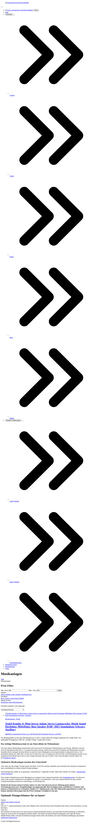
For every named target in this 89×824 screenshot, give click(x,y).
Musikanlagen (10, 667)
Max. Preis (32, 690)
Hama (17, 698)
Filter (59, 690)
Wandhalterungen (69, 777)
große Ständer (16, 694)
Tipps (7, 668)
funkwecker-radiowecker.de (10, 802)
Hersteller (9, 14)
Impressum (5, 817)
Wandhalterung (26, 694)
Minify (22, 698)
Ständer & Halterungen (13, 420)
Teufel (7, 698)
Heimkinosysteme (9, 758)
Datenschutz (13, 817)
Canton (12, 698)
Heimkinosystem (11, 665)
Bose (3, 698)
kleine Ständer (6, 694)
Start (6, 12)
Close (36, 10)
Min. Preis (4, 690)
